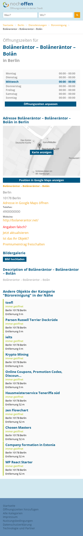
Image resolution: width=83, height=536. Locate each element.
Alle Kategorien (13, 513)
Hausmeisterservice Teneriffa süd (32, 393)
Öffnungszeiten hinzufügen (21, 509)
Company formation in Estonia (30, 445)
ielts (8, 337)
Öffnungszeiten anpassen (41, 104)
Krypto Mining (17, 354)
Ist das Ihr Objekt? (16, 238)
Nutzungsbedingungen (18, 521)
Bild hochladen (15, 259)
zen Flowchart (16, 410)
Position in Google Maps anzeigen (41, 180)
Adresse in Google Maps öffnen (25, 203)
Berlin (21, 25)
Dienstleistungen (38, 25)
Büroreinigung (59, 25)
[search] (77, 15)
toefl (9, 302)
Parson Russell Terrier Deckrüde (31, 320)
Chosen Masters (18, 427)
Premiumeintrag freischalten (24, 244)
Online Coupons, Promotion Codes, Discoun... (33, 373)
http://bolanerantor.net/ (20, 220)
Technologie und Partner (19, 528)
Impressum (10, 517)
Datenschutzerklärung (17, 524)
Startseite (8, 25)
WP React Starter (19, 462)
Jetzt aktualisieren (16, 233)
